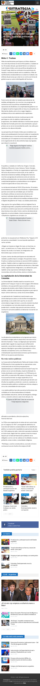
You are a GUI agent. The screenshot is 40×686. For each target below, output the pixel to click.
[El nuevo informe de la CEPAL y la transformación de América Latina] (5, 660)
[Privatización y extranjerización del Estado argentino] (11, 479)
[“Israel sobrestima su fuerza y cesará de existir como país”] (29, 479)
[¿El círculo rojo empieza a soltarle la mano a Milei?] (20, 590)
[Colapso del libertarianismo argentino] (5, 668)
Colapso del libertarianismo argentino (22, 666)
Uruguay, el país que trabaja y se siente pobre (24, 555)
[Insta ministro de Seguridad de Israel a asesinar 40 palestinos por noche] (5, 652)
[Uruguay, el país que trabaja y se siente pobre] (11, 498)
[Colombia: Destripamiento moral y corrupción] (29, 498)
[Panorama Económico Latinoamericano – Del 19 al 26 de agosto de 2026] (5, 645)
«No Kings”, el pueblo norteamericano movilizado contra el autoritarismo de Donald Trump (25, 622)
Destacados (7, 494)
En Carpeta (7, 29)
